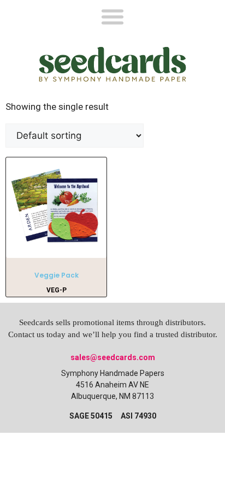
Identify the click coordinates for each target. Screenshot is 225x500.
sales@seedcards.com (112, 357)
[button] (112, 16)
